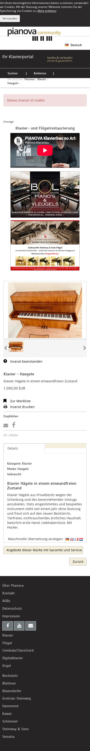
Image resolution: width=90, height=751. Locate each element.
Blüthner (9, 683)
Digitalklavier (12, 658)
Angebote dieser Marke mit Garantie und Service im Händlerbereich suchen (44, 550)
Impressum (11, 616)
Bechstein (10, 675)
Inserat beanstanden (25, 361)
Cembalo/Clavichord (18, 650)
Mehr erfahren (46, 11)
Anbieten (40, 73)
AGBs (6, 601)
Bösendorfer (11, 691)
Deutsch (76, 45)
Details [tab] (12, 448)
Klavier (7, 635)
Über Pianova (13, 585)
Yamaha (8, 736)
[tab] (65, 446)
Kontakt (8, 593)
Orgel (6, 665)
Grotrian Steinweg (16, 698)
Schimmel (10, 721)
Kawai (7, 713)
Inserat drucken (22, 407)
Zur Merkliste (20, 401)
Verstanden (10, 18)
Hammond (10, 706)
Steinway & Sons (15, 729)
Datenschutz (12, 608)
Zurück (78, 561)
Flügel (7, 643)
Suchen (13, 73)
